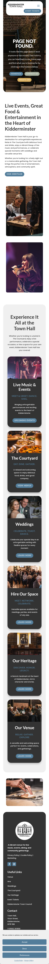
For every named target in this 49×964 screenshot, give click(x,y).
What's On (24, 80)
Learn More (24, 622)
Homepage (16, 74)
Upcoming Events (24, 420)
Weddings (11, 886)
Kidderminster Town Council (19, 904)
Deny (24, 949)
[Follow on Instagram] (14, 864)
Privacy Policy (29, 960)
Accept (24, 942)
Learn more (24, 555)
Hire (9, 881)
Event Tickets (32, 11)
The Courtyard (13, 890)
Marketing (11, 858)
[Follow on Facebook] (9, 864)
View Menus (24, 486)
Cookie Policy (18, 960)
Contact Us (32, 74)
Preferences (24, 955)
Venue (10, 877)
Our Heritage (14, 174)
